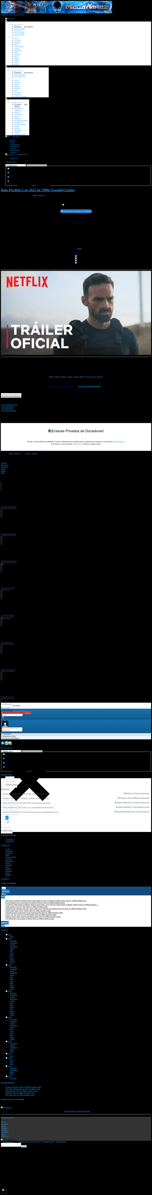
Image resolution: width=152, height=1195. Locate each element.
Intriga (7, 873)
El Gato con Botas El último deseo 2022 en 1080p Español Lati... (64, 901)
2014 (10, 1076)
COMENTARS (11, 785)
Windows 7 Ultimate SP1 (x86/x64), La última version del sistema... (26, 798)
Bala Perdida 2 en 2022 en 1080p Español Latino (38, 190)
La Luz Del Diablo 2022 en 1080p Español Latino (38, 915)
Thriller (34, 453)
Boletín (3, 1126)
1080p (35, 195)
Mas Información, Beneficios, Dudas (77, 1111)
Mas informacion (119, 441)
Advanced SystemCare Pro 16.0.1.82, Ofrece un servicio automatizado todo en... (31, 812)
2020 (10, 991)
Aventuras (8, 853)
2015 (10, 1066)
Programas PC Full (47, 1142)
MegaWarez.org (8, 1142)
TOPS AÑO (5, 789)
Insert (24, 1146)
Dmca (3, 1134)
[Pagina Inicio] (9, 18)
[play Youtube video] (76, 313)
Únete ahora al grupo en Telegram (77, 211)
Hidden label (14, 169)
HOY (4, 889)
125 (7, 822)
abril (11, 957)
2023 (10, 935)
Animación (9, 851)
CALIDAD (9, 841)
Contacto (4, 1130)
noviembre (13, 943)
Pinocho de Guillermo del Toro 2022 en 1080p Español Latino (65, 909)
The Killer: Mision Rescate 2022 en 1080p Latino (22, 1089)
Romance (8, 871)
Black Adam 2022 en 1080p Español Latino (45, 917)
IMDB (79, 249)
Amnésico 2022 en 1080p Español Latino (20, 1093)
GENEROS (9, 840)
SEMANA (6, 891)
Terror (7, 867)
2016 (10, 1058)
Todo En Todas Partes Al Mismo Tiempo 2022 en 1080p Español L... (74, 905)
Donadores (5, 1132)
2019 (10, 1017)
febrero (12, 961)
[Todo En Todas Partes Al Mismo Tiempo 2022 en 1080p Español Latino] (27, 905)
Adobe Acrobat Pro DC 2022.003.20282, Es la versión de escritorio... (27, 803)
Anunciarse (5, 1136)
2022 (10, 939)
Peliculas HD (23, 1142)
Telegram (4, 1128)
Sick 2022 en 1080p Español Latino (35, 907)
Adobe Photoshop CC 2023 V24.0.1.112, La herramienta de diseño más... (28, 807)
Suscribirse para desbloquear (11, 396)
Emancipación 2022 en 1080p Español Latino (47, 913)
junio (11, 953)
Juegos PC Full (34, 1142)
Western (8, 875)
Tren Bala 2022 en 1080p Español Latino (19, 1095)
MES (4, 894)
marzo (12, 959)
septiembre (13, 947)
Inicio (3, 1122)
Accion (27, 453)
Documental (9, 861)
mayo (12, 955)
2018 (10, 1042)
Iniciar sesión (5, 708)
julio (11, 951)
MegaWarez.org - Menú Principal (12, 15)
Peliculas (41, 195)
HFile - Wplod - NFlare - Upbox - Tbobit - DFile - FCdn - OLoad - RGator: (76, 377)
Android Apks (61, 1142)
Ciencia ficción (10, 857)
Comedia (8, 859)
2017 (10, 1054)
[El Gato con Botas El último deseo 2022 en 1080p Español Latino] (22, 901)
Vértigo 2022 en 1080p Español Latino (37, 911)
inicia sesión (77, 444)
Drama (7, 863)
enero (12, 937)
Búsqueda (4, 1124)
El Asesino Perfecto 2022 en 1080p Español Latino (47, 903)
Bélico (7, 855)
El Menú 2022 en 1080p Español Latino (40, 919)
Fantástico (8, 865)
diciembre (13, 941)
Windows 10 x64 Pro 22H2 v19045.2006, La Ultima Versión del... (26, 794)
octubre (12, 945)
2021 (10, 965)
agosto (12, 949)
